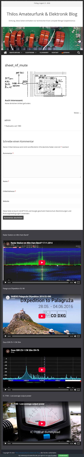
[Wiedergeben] (6, 282)
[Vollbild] (78, 282)
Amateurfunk (14, 52)
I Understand (63, 455)
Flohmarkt (44, 52)
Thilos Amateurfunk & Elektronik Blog (42, 14)
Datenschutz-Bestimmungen (57, 211)
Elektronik (30, 52)
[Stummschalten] (75, 282)
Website (6, 201)
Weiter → (77, 113)
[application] (42, 262)
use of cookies (52, 455)
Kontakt (55, 52)
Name (6, 181)
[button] (21, 52)
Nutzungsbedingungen (12, 213)
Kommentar (8, 153)
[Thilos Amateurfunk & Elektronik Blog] (42, 28)
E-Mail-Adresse (9, 191)
